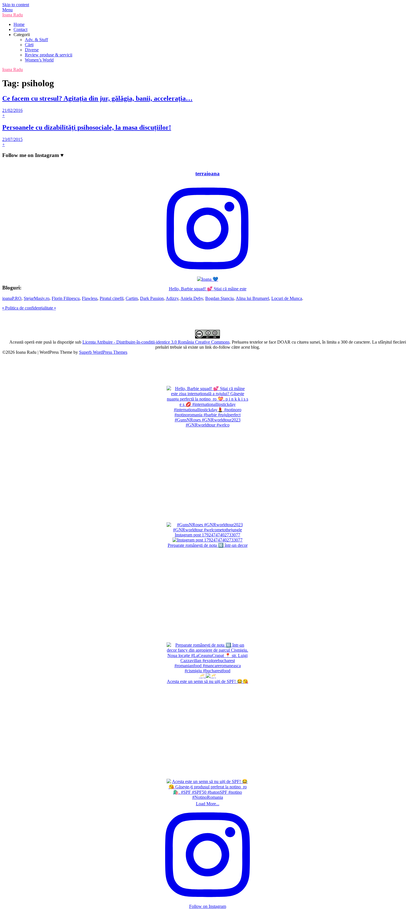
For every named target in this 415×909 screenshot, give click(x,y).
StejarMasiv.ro (36, 298)
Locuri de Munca (286, 298)
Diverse (32, 49)
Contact (20, 29)
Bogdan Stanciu (219, 298)
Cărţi (29, 44)
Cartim (132, 298)
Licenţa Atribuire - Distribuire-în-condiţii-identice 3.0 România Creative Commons (156, 342)
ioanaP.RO (11, 298)
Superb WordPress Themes (103, 352)
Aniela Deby (191, 298)
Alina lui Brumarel (252, 298)
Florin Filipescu (66, 298)
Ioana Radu (12, 14)
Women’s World (39, 59)
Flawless (89, 298)
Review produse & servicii (48, 54)
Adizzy (172, 298)
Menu (7, 9)
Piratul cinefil (111, 298)
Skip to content (15, 4)
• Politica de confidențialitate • (29, 308)
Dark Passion (152, 298)
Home (19, 24)
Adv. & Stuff (36, 39)
